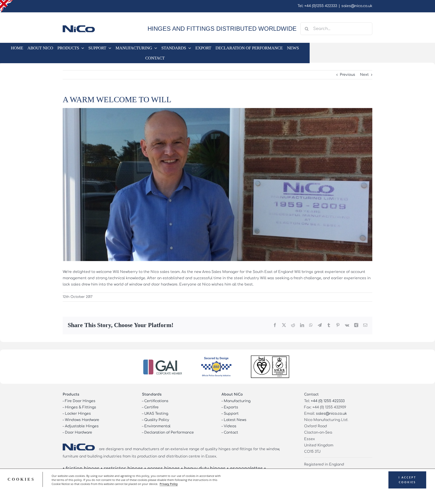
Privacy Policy (169, 484)
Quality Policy (156, 420)
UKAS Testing (156, 413)
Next (364, 75)
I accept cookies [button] (407, 480)
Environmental (157, 426)
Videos (230, 426)
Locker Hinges (78, 413)
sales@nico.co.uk (356, 6)
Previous (347, 75)
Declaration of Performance (169, 432)
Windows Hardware (82, 420)
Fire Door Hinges (80, 401)
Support (231, 413)
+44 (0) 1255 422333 (328, 401)
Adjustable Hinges (82, 426)
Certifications (156, 401)
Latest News (235, 420)
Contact (231, 432)
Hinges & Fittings (80, 407)
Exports (231, 407)
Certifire (151, 407)
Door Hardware (78, 432)
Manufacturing (237, 401)
